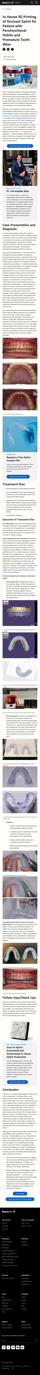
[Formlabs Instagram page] (13, 1347)
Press (23, 1306)
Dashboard (24, 1245)
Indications (5, 1306)
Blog (3, 1297)
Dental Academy (7, 1300)
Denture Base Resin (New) (10, 1257)
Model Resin (5, 1245)
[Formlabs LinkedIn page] (22, 1347)
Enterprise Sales (26, 1328)
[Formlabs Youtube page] (18, 1347)
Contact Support (7, 1325)
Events (23, 1303)
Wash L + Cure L (26, 1226)
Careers (23, 1300)
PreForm (24, 1242)
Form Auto (5, 1229)
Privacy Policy (5, 1366)
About (23, 1297)
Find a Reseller (25, 1325)
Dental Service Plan (8, 1278)
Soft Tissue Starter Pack (9, 1265)
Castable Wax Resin (8, 1260)
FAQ (12, 1368)
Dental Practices (26, 1281)
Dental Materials (7, 1242)
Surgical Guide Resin (8, 1251)
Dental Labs (25, 1278)
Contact (24, 1309)
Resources (5, 1303)
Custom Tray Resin (7, 1262)
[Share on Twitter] (8, 49)
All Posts (9, 9)
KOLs (3, 1312)
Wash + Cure (25, 1223)
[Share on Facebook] (4, 49)
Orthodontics (25, 1284)
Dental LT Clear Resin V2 (9, 1254)
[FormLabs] (8, 2)
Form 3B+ (18, 120)
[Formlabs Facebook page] (4, 1347)
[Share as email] (12, 49)
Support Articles (7, 1328)
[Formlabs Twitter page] (8, 1347)
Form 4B (4, 1223)
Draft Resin (5, 1248)
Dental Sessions (7, 1309)
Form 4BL (5, 1226)
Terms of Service (16, 1366)
